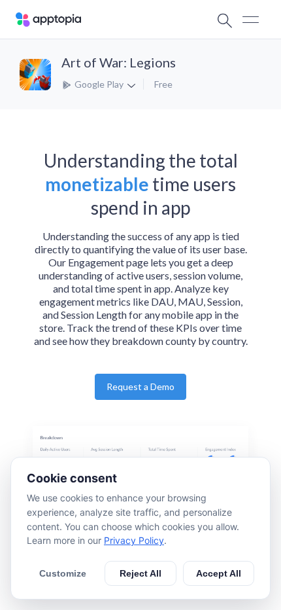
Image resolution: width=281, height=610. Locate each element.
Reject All (140, 573)
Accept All (218, 573)
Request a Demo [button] (140, 386)
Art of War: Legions (118, 62)
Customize (62, 573)
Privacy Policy (134, 540)
